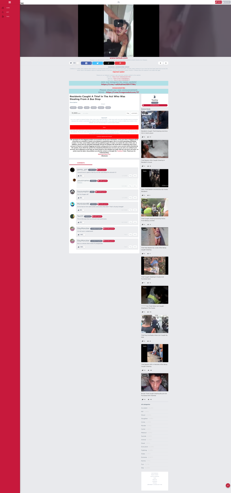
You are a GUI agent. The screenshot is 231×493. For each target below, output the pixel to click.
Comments (81, 163)
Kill (142, 411)
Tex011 (80, 216)
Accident (144, 408)
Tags (7, 16)
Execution (144, 446)
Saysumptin (83, 192)
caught (101, 107)
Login (219, 2)
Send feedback (154, 473)
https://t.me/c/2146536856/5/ (121, 78)
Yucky (155, 100)
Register (227, 2)
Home (8, 7)
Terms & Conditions (154, 476)
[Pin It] (120, 63)
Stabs (143, 454)
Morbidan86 (83, 204)
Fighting (144, 450)
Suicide (143, 436)
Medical (143, 432)
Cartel (143, 429)
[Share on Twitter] (97, 63)
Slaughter (144, 418)
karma (94, 107)
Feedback (120, 151)
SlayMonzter (83, 228)
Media (144, 112)
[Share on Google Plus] (108, 63)
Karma (143, 461)
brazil (108, 107)
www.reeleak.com (119, 58)
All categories (145, 404)
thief (80, 107)
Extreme (144, 457)
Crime (143, 422)
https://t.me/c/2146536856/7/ (122, 80)
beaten (73, 107)
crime (86, 107)
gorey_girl (82, 170)
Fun (142, 464)
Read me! (155, 479)
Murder (143, 425)
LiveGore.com (156, 484)
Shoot (143, 415)
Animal (143, 439)
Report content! (154, 474)
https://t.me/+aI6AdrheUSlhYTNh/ (121, 76)
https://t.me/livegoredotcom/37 (122, 92)
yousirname (83, 181)
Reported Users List (104, 154)
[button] (118, 23)
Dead (143, 443)
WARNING (154, 481)
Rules (155, 478)
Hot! (7, 12)
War (142, 468)
